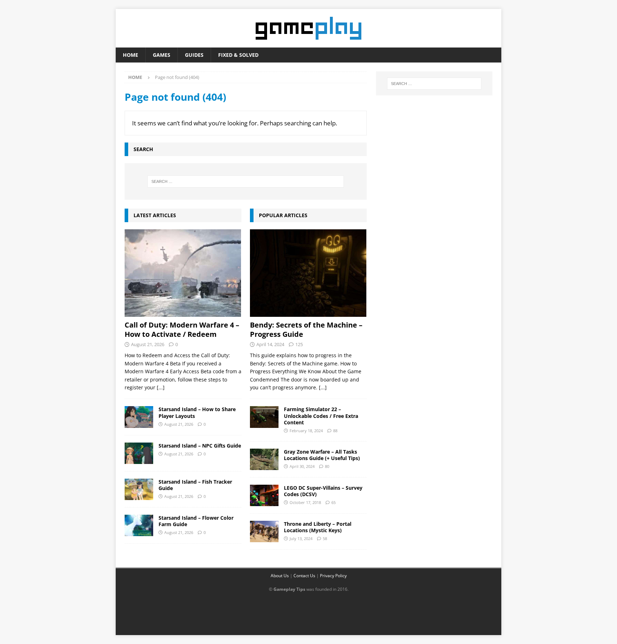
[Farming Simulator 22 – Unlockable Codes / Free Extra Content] (264, 417)
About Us (280, 576)
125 (299, 344)
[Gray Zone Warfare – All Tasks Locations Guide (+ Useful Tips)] (264, 459)
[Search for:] (246, 181)
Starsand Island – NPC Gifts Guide (200, 445)
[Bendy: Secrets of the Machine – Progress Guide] (308, 273)
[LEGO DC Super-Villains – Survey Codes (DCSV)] (264, 495)
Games (161, 54)
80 (327, 466)
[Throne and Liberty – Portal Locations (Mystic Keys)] (264, 531)
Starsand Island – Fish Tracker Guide (195, 484)
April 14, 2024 (270, 344)
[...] (161, 387)
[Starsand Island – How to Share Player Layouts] (139, 417)
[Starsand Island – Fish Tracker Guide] (139, 489)
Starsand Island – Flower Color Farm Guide (196, 521)
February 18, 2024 (306, 430)
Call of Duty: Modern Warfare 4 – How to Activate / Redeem (182, 329)
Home (130, 54)
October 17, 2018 (305, 502)
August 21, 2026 (147, 344)
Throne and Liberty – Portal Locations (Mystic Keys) (317, 527)
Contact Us (304, 576)
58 (325, 538)
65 (333, 502)
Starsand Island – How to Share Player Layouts (197, 412)
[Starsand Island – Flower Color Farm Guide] (139, 525)
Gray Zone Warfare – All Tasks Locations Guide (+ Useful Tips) (322, 454)
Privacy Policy (333, 576)
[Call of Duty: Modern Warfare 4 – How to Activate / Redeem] (183, 273)
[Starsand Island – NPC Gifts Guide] (139, 453)
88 (335, 430)
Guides (194, 54)
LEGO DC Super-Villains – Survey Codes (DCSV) (323, 491)
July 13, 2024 (301, 538)
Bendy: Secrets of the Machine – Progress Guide (306, 329)
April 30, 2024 (302, 466)
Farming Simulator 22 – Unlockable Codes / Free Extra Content (321, 415)
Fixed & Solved (238, 54)
